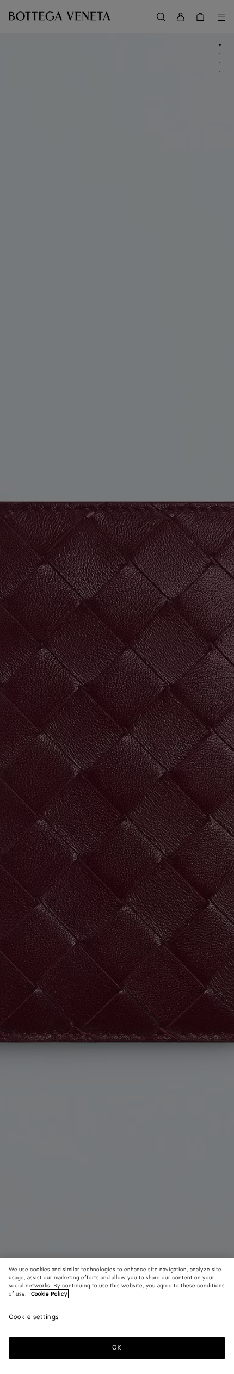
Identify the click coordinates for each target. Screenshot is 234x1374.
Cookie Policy (49, 1294)
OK (116, 1347)
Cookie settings (34, 1318)
